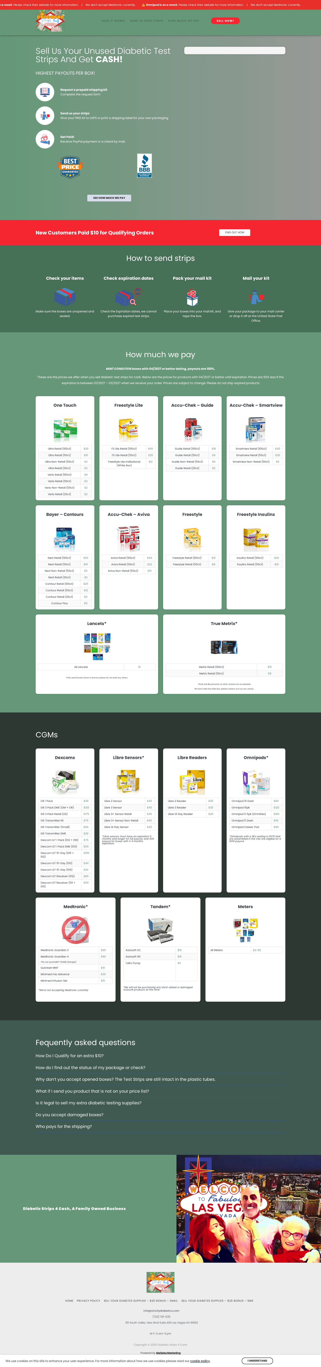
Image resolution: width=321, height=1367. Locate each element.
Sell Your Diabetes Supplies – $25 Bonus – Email (141, 1301)
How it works (113, 21)
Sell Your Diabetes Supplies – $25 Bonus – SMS (217, 1301)
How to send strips (146, 21)
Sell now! (225, 21)
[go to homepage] (65, 20)
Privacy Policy (88, 1301)
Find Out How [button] (234, 232)
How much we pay (183, 21)
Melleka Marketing (168, 1353)
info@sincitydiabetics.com (161, 1311)
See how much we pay (109, 198)
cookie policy (200, 1361)
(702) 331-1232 (161, 1317)
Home (69, 1301)
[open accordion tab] (106, 1058)
